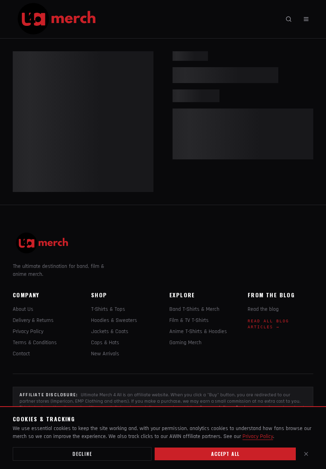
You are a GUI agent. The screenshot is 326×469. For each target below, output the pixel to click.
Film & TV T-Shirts (189, 320)
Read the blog (263, 309)
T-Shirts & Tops (108, 309)
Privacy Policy (28, 331)
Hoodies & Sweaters (114, 320)
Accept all (225, 453)
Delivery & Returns (33, 320)
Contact (21, 353)
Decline (82, 453)
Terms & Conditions (35, 342)
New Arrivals (105, 353)
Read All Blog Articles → (268, 324)
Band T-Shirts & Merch (194, 309)
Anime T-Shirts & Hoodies (198, 331)
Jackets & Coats (109, 331)
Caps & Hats (105, 342)
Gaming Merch (185, 342)
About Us (23, 309)
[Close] (306, 454)
